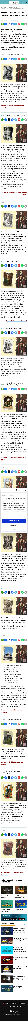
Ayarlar (21, 516)
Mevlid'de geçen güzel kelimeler (19, 897)
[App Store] (6, 919)
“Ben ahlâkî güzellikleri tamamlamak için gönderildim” (6, 897)
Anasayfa (3, 7)
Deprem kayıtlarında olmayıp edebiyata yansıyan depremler (19, 930)
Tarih (15, 7)
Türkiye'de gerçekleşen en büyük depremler (20, 939)
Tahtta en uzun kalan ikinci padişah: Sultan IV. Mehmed (13, 9)
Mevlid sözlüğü (19, 910)
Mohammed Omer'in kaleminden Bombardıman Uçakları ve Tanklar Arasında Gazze (20, 978)
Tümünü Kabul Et (14, 520)
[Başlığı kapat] (25, 490)
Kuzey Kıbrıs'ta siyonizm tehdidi (20, 958)
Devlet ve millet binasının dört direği (19, 987)
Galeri (10, 7)
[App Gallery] (21, 919)
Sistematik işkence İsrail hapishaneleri (20, 968)
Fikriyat (8, 1014)
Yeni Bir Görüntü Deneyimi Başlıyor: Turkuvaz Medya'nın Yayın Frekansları (19, 949)
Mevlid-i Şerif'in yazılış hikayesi (5, 910)
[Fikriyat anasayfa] (7, 916)
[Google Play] (14, 919)
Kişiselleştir (13, 525)
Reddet (14, 529)
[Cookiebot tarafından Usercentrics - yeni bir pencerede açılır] (16, 490)
